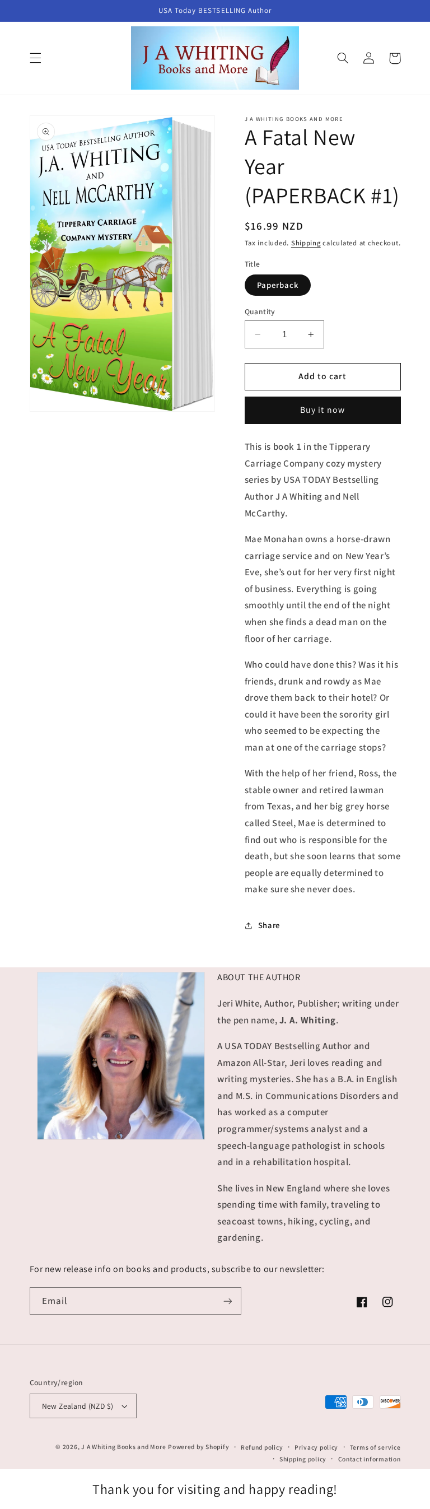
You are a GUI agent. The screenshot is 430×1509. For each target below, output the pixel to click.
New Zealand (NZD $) (78, 1406)
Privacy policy (316, 1447)
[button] (35, 58)
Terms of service (375, 1447)
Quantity (260, 311)
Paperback (277, 285)
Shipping (306, 243)
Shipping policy (302, 1459)
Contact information (369, 1459)
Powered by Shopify (198, 1446)
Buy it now (322, 410)
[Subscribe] (227, 1301)
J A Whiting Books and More (123, 1446)
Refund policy (262, 1447)
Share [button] (269, 925)
